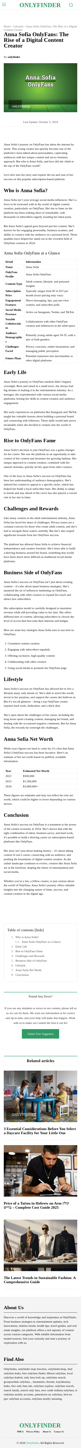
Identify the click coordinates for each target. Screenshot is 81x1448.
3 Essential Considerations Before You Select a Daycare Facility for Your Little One (40, 1131)
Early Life (21, 946)
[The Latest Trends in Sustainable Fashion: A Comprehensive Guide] (40, 1245)
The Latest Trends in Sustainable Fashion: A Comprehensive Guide (40, 1280)
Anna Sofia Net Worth (28, 970)
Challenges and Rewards (29, 955)
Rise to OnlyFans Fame (29, 951)
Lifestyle (18, 26)
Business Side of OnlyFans (31, 960)
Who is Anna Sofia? (27, 937)
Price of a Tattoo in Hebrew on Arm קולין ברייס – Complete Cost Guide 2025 (36, 1205)
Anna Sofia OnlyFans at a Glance (41, 941)
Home (7, 26)
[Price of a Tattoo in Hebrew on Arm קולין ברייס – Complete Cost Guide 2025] (40, 1171)
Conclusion (22, 974)
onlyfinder (14, 56)
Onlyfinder (32, 1442)
